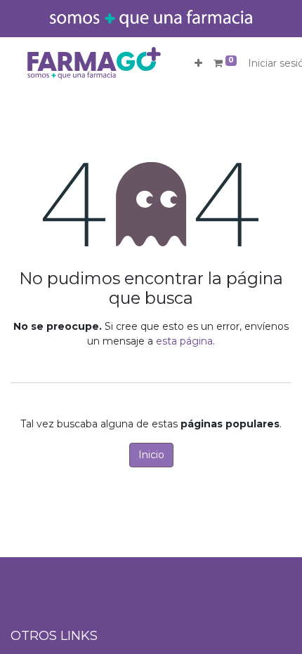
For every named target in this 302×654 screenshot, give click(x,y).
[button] (198, 63)
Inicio (151, 454)
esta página (184, 341)
